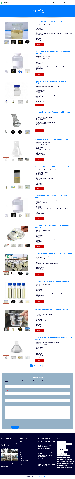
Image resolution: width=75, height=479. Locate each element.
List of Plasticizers (61, 457)
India (68, 455)
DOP (21, 452)
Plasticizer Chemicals (24, 460)
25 (40, 365)
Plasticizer (55, 2)
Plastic (59, 459)
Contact (72, 2)
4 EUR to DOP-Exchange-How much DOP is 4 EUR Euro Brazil (53, 338)
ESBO (21, 458)
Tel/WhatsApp (8, 397)
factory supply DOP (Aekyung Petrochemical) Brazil (52, 196)
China (70, 443)
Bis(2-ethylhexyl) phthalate (62, 443)
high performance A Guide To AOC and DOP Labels (51, 83)
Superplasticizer (60, 467)
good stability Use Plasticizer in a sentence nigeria (45, 449)
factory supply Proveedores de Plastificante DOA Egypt (44, 446)
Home (42, 2)
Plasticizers (69, 459)
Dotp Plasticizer (60, 451)
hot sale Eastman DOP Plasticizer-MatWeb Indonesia (45, 456)
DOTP (21, 456)
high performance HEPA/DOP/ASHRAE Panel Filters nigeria (46, 465)
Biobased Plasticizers (61, 441)
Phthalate (67, 457)
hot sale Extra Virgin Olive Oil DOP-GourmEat (52, 281)
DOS (21, 454)
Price (71, 463)
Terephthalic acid (68, 467)
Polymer (59, 463)
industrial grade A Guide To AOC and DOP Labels (53, 253)
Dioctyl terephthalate (61, 447)
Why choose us (48, 2)
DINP (21, 448)
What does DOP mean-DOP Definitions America (52, 167)
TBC (20, 462)
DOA (20, 450)
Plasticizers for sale (61, 461)
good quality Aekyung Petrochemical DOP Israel (53, 112)
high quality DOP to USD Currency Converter (52, 22)
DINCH (21, 446)
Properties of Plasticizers (62, 465)
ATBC (21, 441)
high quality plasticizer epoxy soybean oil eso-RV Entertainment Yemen (46, 459)
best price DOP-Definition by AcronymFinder (51, 139)
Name (6, 383)
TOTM (21, 464)
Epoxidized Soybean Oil (62, 453)
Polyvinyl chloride (66, 463)
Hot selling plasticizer (61, 455)
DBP (20, 443)
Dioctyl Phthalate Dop (61, 445)
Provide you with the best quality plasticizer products (43, 476)
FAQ (61, 2)
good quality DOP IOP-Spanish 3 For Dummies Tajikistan (52, 52)
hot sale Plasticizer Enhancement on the (46, 462)
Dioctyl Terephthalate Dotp (62, 449)
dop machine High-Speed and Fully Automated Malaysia (52, 226)
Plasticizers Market (69, 461)
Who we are (66, 2)
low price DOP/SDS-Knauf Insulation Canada (51, 309)
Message (7, 404)
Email (6, 390)
